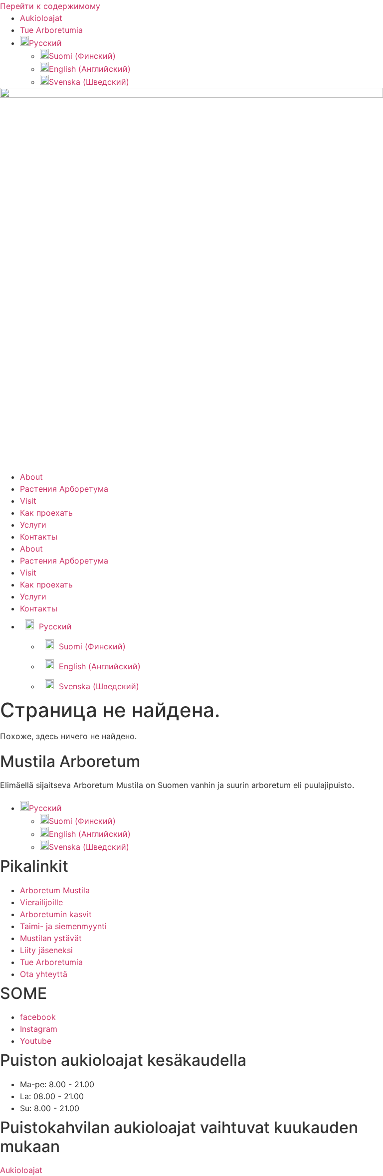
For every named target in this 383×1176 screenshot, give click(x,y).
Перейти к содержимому (50, 6)
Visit (28, 501)
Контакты (38, 537)
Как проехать (46, 513)
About (31, 477)
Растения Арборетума (64, 489)
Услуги (33, 525)
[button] (41, 43)
